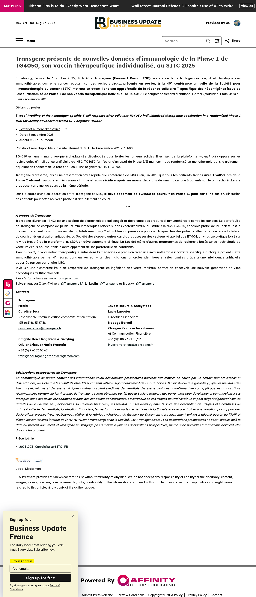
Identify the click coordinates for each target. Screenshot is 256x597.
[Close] (73, 516)
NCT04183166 (109, 167)
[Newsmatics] (8, 312)
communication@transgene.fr (39, 328)
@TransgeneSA (72, 283)
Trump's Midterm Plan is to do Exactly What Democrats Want (65, 6)
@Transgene (109, 283)
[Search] (208, 40)
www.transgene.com (63, 278)
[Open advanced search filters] (217, 40)
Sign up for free (40, 577)
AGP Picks (12, 6)
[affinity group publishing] (8, 303)
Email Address (22, 561)
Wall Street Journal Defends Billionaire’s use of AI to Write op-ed (188, 6)
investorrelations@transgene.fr (130, 345)
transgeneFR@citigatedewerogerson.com (48, 356)
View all (247, 6)
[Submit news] (8, 284)
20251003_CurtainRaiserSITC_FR (43, 446)
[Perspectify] (8, 293)
